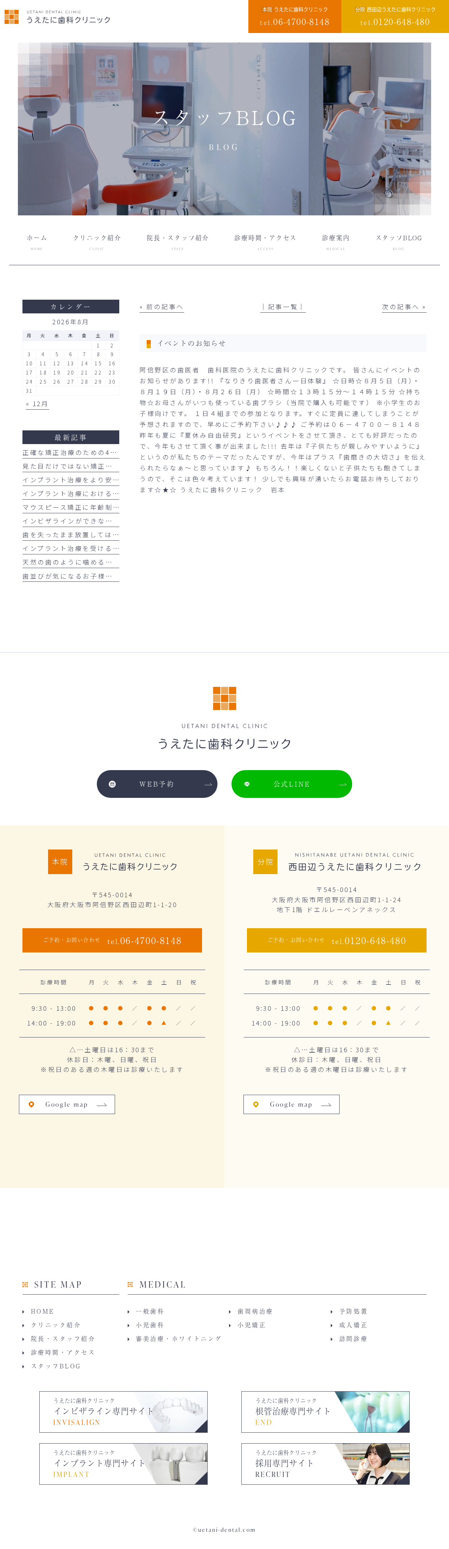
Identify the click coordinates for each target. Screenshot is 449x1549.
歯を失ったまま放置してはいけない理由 (90, 534)
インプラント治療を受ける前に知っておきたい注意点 (112, 548)
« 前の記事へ (162, 306)
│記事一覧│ (283, 306)
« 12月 (37, 403)
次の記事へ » (404, 306)
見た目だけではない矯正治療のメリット (90, 465)
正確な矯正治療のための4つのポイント (88, 452)
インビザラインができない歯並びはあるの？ (98, 520)
